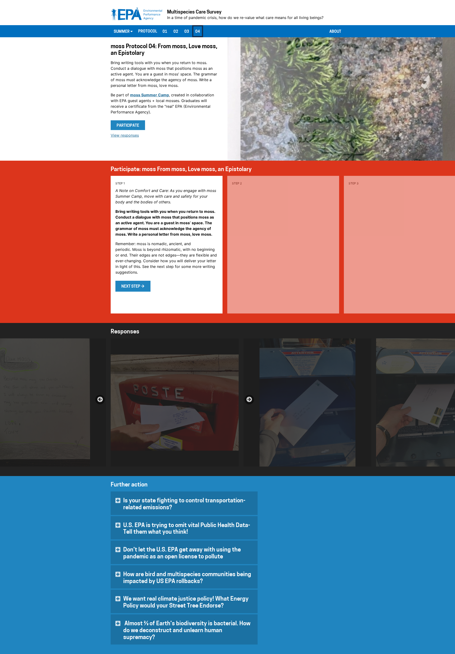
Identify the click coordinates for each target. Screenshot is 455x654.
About (335, 32)
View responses (125, 135)
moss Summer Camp (149, 95)
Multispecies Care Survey (194, 12)
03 (186, 32)
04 (197, 32)
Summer (122, 32)
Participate (128, 126)
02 (175, 32)
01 (165, 32)
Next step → (133, 287)
